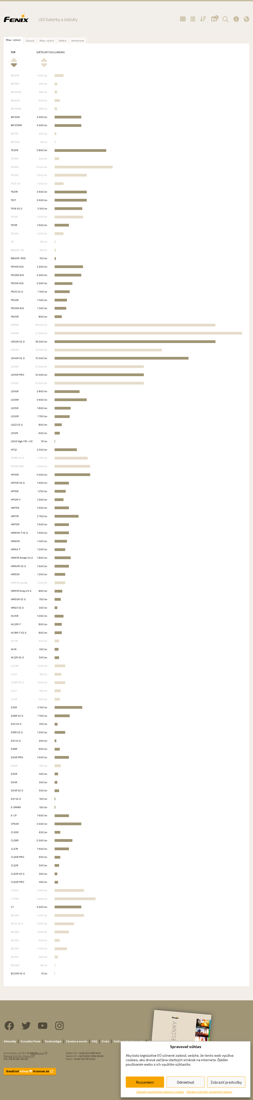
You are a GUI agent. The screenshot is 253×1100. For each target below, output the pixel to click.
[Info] (236, 19)
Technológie (53, 1041)
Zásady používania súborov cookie (160, 1091)
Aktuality (10, 1041)
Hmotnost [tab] (77, 40)
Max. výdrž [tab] (47, 40)
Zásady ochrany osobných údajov (209, 1091)
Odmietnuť (185, 1082)
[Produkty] (183, 19)
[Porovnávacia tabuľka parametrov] (192, 19)
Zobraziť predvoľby (226, 1082)
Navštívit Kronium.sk (28, 1071)
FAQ (94, 1041)
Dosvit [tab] (30, 40)
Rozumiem (145, 1082)
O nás (105, 1041)
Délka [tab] (62, 40)
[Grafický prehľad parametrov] (203, 19)
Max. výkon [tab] (13, 39)
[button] (225, 19)
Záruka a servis (76, 1041)
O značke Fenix (31, 1041)
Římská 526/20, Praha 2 (17, 1055)
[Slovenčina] (246, 19)
